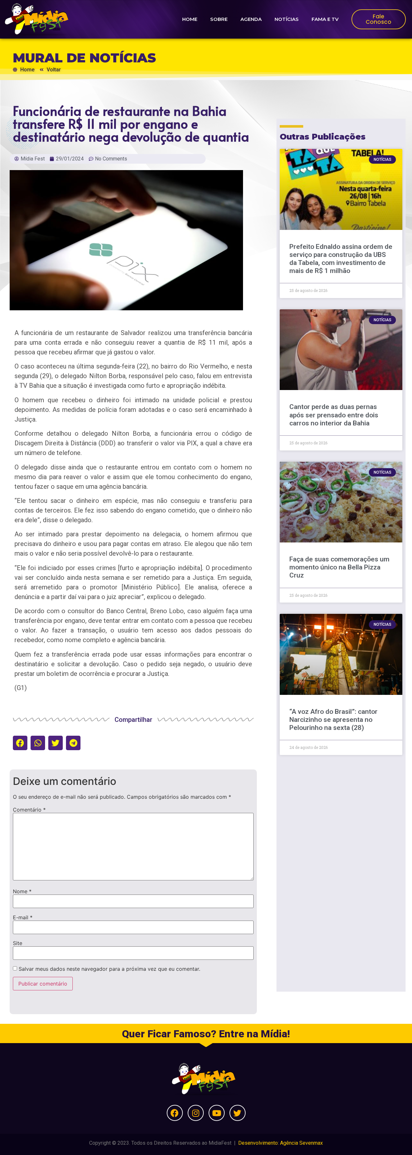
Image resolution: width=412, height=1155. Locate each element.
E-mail (23, 917)
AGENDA (251, 19)
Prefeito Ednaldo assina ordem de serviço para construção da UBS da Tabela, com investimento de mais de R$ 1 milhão (340, 259)
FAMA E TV (325, 19)
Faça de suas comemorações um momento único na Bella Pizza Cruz (339, 567)
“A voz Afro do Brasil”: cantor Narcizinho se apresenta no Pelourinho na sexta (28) (333, 720)
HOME (189, 19)
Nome (22, 891)
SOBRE (219, 19)
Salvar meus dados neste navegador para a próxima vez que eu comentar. (109, 968)
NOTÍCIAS (287, 19)
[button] (20, 743)
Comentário (29, 809)
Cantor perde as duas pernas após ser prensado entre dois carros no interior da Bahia (333, 415)
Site (17, 943)
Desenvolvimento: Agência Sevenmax (280, 1143)
